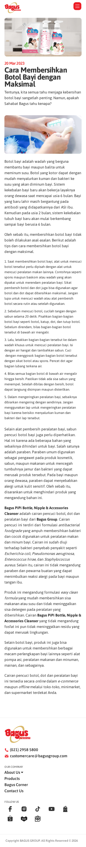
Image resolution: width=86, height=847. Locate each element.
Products (12, 778)
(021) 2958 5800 (24, 749)
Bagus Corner (16, 784)
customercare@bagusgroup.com (38, 756)
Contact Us (13, 790)
